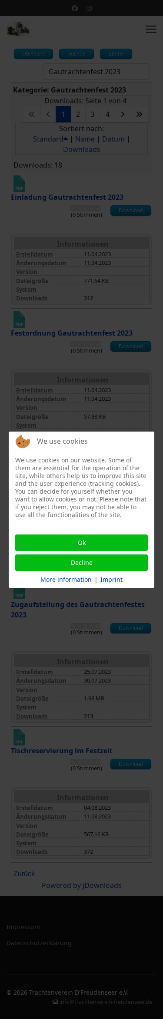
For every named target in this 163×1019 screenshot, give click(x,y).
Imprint (111, 579)
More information (66, 579)
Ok (82, 542)
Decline (82, 562)
